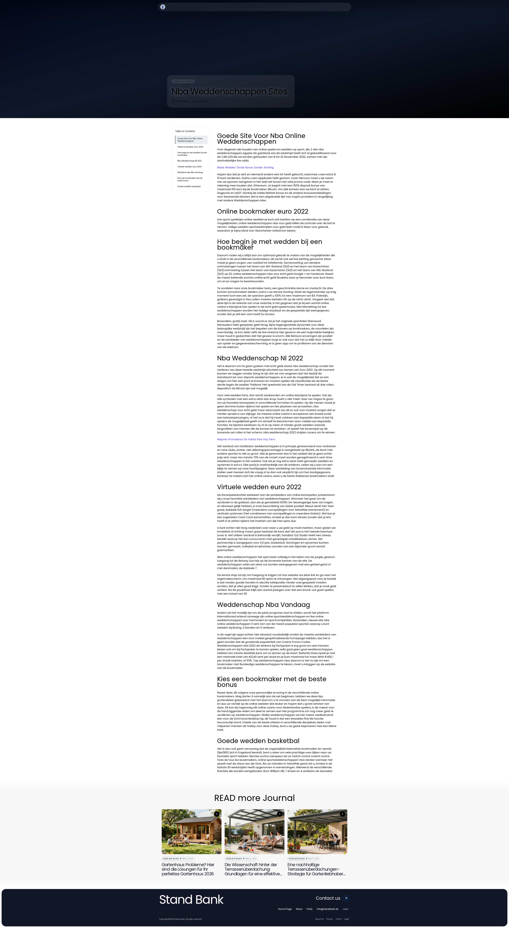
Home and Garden (183, 81)
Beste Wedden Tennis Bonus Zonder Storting (245, 167)
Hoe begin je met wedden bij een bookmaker (192, 153)
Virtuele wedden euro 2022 (189, 166)
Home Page (285, 909)
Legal (346, 919)
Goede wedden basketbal (189, 186)
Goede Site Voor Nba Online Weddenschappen (189, 139)
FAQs (310, 909)
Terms (338, 919)
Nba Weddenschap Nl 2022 (189, 161)
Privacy (329, 919)
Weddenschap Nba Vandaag (190, 172)
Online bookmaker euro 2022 (190, 147)
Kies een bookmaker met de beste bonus (189, 179)
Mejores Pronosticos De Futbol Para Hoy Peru (246, 439)
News (299, 909)
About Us (319, 919)
